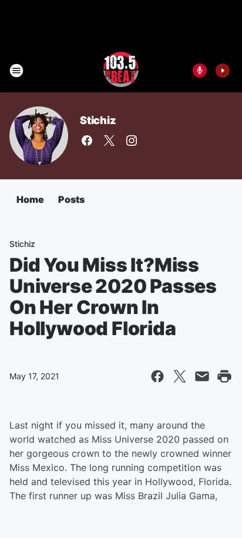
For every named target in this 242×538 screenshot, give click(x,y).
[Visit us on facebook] (87, 140)
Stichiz (98, 120)
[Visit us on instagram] (132, 140)
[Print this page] (224, 376)
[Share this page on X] (180, 376)
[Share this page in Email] (202, 376)
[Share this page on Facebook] (157, 376)
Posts (71, 199)
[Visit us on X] (109, 140)
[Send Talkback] (200, 71)
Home (30, 199)
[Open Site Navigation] (16, 71)
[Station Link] (121, 70)
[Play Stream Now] (223, 71)
